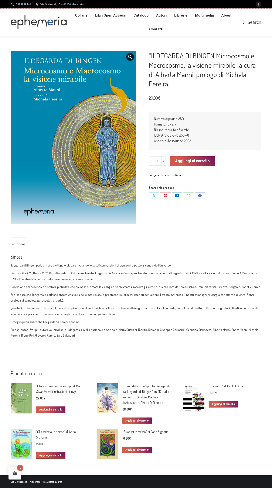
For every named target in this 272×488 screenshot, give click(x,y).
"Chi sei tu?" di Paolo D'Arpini (227, 386)
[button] (130, 57)
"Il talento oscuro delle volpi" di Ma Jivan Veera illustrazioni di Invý (58, 389)
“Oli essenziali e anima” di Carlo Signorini (56, 434)
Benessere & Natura (172, 175)
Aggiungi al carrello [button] (50, 409)
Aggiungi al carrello (192, 161)
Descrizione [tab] (18, 244)
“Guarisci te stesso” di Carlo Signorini (145, 432)
